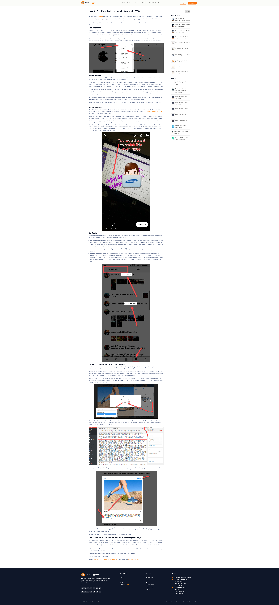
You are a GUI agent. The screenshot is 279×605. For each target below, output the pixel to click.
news (107, 18)
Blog (159, 2)
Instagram (100, 16)
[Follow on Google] (85, 592)
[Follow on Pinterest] (88, 592)
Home (123, 2)
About (128, 2)
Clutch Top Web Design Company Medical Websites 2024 (182, 82)
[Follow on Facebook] (88, 588)
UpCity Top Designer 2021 (181, 120)
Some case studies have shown (154, 111)
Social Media (149, 580)
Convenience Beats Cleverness (182, 66)
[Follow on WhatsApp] (91, 592)
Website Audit (152, 2)
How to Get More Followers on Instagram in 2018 (106, 559)
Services (136, 2)
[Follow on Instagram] (82, 588)
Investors (148, 589)
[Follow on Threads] (97, 592)
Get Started (192, 3)
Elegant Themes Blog (133, 559)
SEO (147, 582)
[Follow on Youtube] (94, 592)
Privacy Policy (149, 587)
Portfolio (144, 2)
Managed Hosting (150, 584)
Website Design (149, 577)
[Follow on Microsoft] (100, 588)
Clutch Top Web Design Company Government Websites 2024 (181, 90)
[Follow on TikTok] (94, 588)
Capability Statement (170, 601)
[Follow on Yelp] (82, 592)
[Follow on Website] (100, 592)
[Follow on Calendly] (97, 588)
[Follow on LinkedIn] (91, 588)
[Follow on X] (85, 588)
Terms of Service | (187, 601)
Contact (183, 3)
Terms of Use (195, 601)
